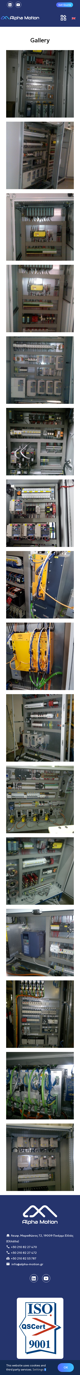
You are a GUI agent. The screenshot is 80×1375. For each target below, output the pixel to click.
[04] (40, 942)
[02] (40, 1085)
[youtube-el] (18, 5)
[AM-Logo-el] (20, 18)
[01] (40, 1157)
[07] (40, 728)
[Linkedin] (34, 1278)
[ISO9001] (40, 1328)
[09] (40, 584)
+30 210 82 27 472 (24, 1253)
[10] (40, 513)
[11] (40, 441)
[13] (40, 298)
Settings (38, 1369)
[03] (40, 1014)
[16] (40, 84)
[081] (40, 656)
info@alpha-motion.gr (27, 1264)
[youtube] (46, 1278)
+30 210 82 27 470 (24, 1247)
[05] (40, 871)
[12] (40, 370)
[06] (40, 799)
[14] (40, 227)
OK (66, 1367)
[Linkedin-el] (10, 5)
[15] (40, 155)
